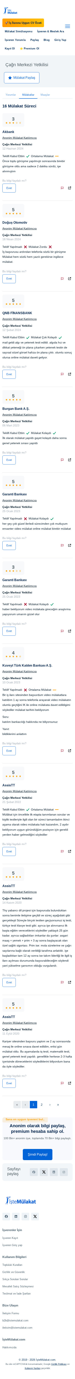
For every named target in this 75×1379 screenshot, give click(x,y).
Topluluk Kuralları (12, 1264)
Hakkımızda (9, 1347)
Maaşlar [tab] (45, 94)
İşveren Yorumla (15, 39)
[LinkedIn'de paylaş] (54, 1172)
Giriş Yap (60, 39)
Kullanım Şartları (33, 1368)
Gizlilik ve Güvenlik (13, 1272)
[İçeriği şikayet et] (63, 188)
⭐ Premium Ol (29, 48)
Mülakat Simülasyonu (18, 31)
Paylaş (34, 39)
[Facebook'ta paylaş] (34, 1172)
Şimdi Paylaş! (37, 1154)
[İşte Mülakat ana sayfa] (10, 11)
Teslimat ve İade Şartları (16, 1293)
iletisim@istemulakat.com (17, 1327)
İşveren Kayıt (10, 1237)
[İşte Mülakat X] (35, 1216)
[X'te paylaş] (44, 1172)
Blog (47, 39)
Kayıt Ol (10, 48)
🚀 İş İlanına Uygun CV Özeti (23, 22)
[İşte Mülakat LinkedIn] (16, 1216)
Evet (9, 188)
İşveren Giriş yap (12, 1245)
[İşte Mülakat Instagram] (25, 1216)
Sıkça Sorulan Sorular (15, 1279)
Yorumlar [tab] (11, 94)
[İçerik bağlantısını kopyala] (70, 188)
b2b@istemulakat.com (15, 1320)
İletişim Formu (10, 1313)
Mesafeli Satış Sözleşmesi (18, 1286)
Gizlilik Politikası (59, 1364)
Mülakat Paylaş (24, 77)
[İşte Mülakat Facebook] (6, 1216)
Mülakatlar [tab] (28, 94)
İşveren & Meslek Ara (50, 31)
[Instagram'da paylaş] (64, 1172)
